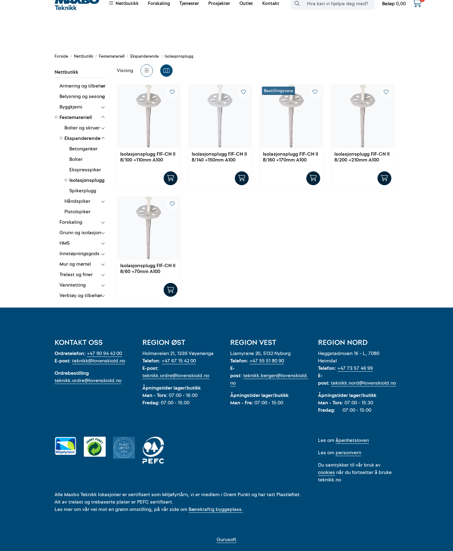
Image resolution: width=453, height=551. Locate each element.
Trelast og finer (76, 274)
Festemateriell (75, 117)
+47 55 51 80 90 (267, 360)
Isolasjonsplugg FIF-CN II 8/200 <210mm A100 (362, 157)
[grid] (166, 70)
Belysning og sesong (82, 96)
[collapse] (103, 86)
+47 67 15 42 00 (179, 360)
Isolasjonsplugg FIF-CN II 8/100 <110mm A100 (147, 157)
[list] (147, 70)
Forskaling (70, 222)
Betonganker (83, 148)
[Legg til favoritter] (172, 92)
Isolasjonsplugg (86, 180)
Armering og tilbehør (82, 86)
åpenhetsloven (352, 440)
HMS (64, 243)
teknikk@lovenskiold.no (98, 360)
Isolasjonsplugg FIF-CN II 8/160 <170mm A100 (290, 157)
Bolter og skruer (82, 127)
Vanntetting (72, 285)
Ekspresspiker (85, 169)
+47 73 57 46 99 (355, 368)
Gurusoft (226, 539)
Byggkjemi (70, 107)
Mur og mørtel (75, 264)
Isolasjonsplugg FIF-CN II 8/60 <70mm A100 (147, 269)
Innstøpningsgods (79, 253)
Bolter (76, 159)
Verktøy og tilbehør (80, 295)
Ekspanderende (82, 138)
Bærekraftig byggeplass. (216, 509)
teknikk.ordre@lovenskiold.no (88, 380)
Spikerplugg (82, 190)
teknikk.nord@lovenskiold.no (363, 383)
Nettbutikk (66, 72)
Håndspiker (77, 201)
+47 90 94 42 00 (104, 353)
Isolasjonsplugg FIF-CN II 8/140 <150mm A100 (219, 157)
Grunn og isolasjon (80, 232)
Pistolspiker (77, 211)
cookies (326, 472)
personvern (348, 452)
